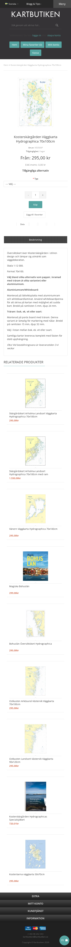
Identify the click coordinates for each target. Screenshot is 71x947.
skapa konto (54, 35)
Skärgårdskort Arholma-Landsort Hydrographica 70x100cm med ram (28, 473)
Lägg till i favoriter (34, 214)
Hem (6, 65)
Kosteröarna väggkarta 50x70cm (27, 874)
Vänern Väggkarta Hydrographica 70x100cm (33, 528)
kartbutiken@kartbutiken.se (35, 936)
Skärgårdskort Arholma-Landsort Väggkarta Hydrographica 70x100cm (33, 415)
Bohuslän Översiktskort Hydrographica (30, 643)
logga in (36, 35)
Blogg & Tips (33, 3)
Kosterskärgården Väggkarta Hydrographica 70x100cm (36, 65)
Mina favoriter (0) (32, 44)
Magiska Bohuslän (19, 586)
